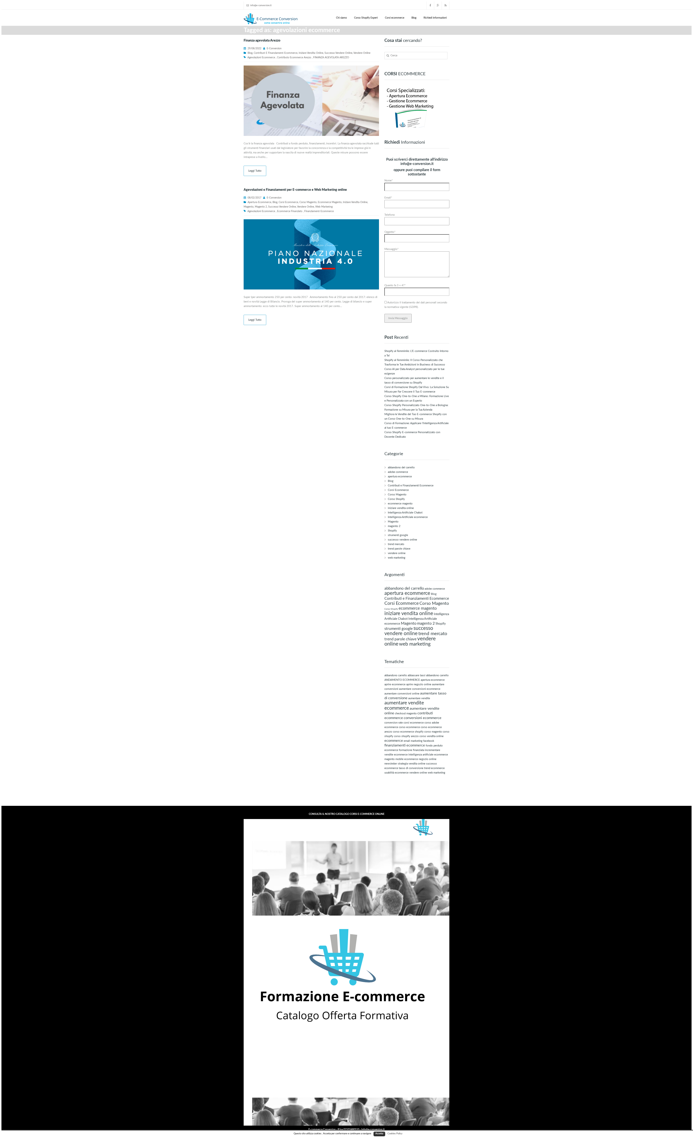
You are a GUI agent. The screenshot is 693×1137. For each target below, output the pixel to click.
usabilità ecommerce (396, 772)
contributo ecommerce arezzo (294, 57)
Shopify (392, 530)
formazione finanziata (411, 750)
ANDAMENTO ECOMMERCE (402, 680)
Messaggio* (391, 249)
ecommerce (393, 740)
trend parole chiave (399, 548)
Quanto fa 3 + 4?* (395, 285)
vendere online (361, 53)
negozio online (427, 759)
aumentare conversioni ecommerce (419, 689)
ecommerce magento (330, 202)
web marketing (324, 207)
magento (389, 759)
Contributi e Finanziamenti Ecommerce (275, 53)
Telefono (389, 215)
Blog (413, 18)
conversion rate (393, 722)
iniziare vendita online (311, 53)
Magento (249, 207)
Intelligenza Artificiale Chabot (405, 512)
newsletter (390, 763)
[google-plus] (438, 5)
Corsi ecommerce (394, 18)
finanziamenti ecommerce (319, 211)
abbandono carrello (395, 675)
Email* (388, 197)
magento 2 (261, 207)
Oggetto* (389, 232)
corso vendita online (431, 736)
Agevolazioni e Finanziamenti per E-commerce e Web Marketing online (295, 189)
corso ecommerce (409, 727)
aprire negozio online (418, 684)
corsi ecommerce (414, 722)
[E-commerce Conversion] (271, 18)
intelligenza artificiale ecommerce (428, 754)
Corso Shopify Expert (366, 18)
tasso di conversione (411, 768)
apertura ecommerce (259, 202)
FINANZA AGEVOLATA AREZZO (331, 57)
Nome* (388, 180)
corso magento (433, 731)
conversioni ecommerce (422, 718)
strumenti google (398, 535)
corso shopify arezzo (406, 736)
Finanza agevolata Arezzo (262, 40)
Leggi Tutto (254, 170)
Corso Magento (308, 202)
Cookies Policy (394, 1133)
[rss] (445, 5)
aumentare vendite (419, 698)
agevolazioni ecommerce (261, 57)
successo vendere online (338, 53)
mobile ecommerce (406, 759)
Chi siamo (341, 18)
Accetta (379, 1133)
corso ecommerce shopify (408, 731)
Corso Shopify (396, 499)
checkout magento (406, 713)
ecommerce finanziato (289, 211)
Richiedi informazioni (435, 18)
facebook (428, 741)
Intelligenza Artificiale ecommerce (408, 517)
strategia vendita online (411, 763)
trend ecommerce (434, 768)
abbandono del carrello (401, 467)
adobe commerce (398, 472)
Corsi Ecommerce (288, 202)
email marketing (413, 741)
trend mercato (396, 544)
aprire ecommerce (395, 684)
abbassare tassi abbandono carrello (428, 675)
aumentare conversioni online (401, 693)
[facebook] (430, 5)
